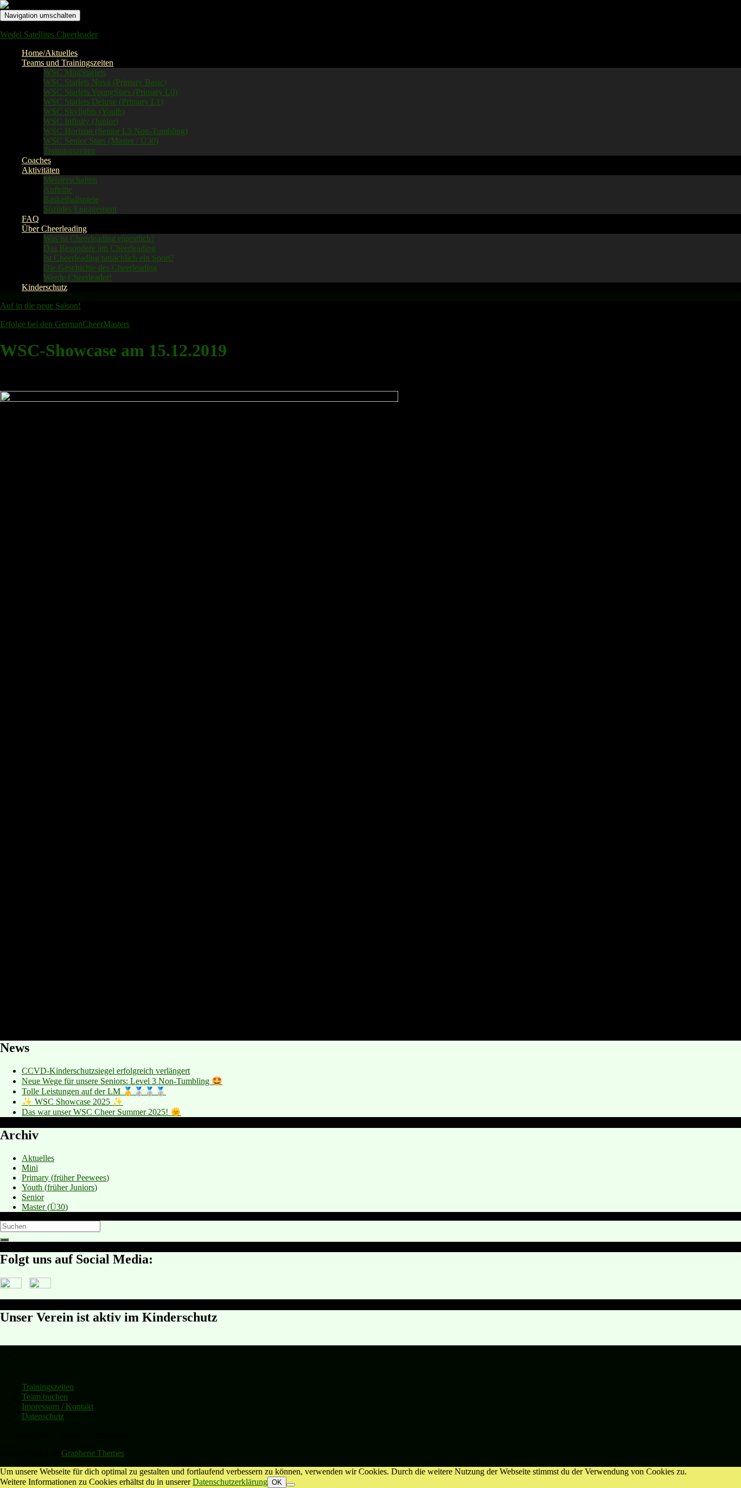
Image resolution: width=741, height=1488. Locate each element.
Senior (33, 1197)
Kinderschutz (44, 287)
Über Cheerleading (54, 228)
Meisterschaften (70, 179)
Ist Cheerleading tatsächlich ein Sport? (108, 257)
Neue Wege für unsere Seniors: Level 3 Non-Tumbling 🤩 (122, 1081)
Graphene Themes (92, 1453)
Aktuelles (38, 1158)
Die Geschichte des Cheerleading (100, 267)
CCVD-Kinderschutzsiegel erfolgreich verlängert (106, 1070)
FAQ (30, 218)
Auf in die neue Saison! (40, 305)
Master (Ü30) (45, 1206)
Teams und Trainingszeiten (67, 62)
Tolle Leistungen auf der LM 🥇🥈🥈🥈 (94, 1091)
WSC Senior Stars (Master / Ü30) (100, 140)
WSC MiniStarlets (74, 72)
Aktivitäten (41, 170)
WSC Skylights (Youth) (84, 111)
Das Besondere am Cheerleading (99, 248)
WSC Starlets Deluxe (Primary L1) (103, 101)
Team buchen (45, 1396)
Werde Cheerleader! (77, 277)
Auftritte (57, 189)
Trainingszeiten (69, 150)
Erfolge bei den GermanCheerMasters (65, 324)
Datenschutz (43, 1416)
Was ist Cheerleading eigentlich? (99, 238)
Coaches (36, 160)
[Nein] (290, 1484)
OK (277, 1482)
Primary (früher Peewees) (65, 1177)
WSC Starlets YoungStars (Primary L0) (110, 92)
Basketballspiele (71, 199)
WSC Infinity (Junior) (80, 121)
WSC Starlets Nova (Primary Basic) (105, 82)
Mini (30, 1167)
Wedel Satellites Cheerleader (49, 34)
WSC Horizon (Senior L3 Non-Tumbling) (115, 131)
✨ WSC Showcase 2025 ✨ (72, 1101)
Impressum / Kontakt (57, 1406)
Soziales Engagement (80, 209)
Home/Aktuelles (50, 52)
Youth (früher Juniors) (59, 1187)
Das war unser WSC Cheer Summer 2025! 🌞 (101, 1112)
